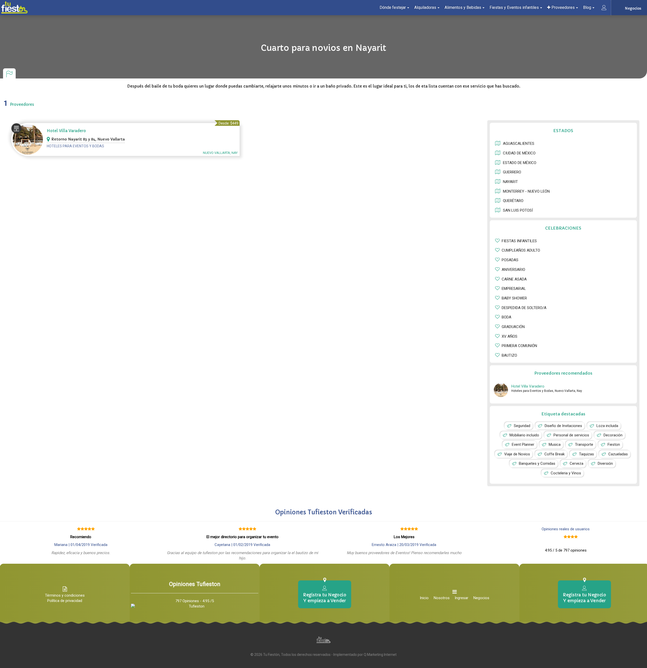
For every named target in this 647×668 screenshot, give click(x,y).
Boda (506, 317)
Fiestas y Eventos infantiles (514, 7)
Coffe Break (554, 454)
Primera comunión (519, 345)
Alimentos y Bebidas (463, 7)
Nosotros (442, 598)
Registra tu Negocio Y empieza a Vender (324, 597)
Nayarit (510, 181)
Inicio (424, 598)
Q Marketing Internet (380, 655)
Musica (555, 444)
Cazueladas (618, 454)
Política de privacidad (64, 600)
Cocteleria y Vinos (566, 473)
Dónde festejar (393, 7)
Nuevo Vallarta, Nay (220, 153)
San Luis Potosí (518, 210)
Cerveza (576, 463)
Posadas (510, 260)
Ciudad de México (519, 153)
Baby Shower (514, 298)
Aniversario (513, 269)
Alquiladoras (425, 7)
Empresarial (514, 288)
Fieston (614, 444)
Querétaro (513, 200)
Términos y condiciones (65, 595)
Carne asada (514, 279)
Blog (587, 7)
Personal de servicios (571, 435)
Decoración (613, 435)
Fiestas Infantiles (519, 241)
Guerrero (512, 172)
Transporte (584, 444)
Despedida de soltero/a (524, 308)
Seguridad (522, 425)
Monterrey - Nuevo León (526, 191)
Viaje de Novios (517, 454)
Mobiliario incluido (524, 435)
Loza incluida (607, 425)
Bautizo (509, 355)
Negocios (481, 598)
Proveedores (562, 7)
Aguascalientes (518, 143)
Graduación (513, 327)
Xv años (509, 336)
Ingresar (461, 598)
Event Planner (523, 444)
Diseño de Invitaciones (563, 425)
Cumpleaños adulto (521, 250)
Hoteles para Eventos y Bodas (75, 146)
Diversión (605, 463)
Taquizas (586, 454)
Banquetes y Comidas (537, 463)
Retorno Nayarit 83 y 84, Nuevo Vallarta (88, 139)
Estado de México (519, 162)
